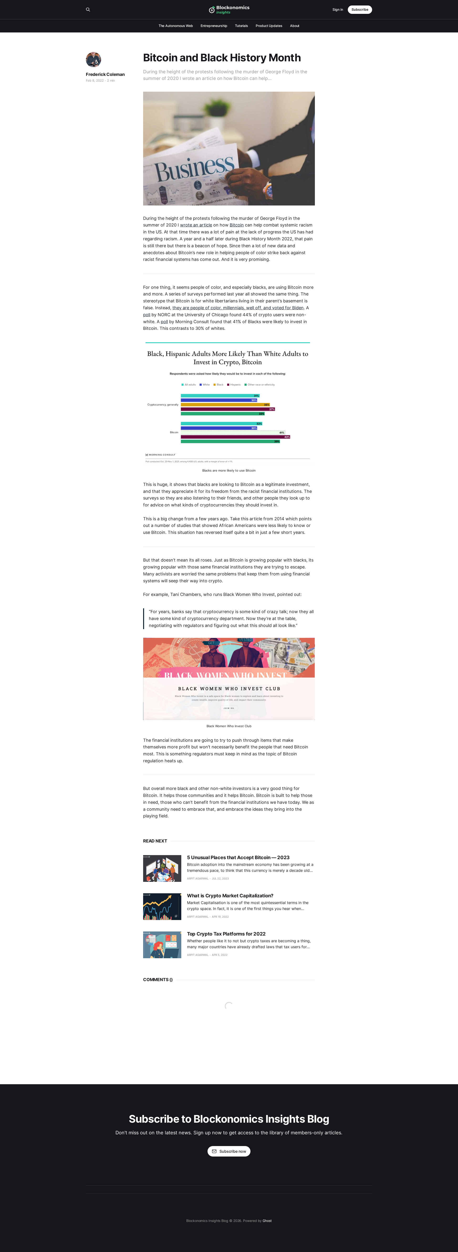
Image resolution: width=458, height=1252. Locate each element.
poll (146, 314)
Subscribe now (232, 1151)
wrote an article (196, 224)
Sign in (338, 9)
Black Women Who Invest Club (229, 726)
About (295, 26)
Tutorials (241, 26)
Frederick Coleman (105, 74)
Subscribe (360, 9)
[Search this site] (88, 9)
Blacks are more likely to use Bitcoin (229, 470)
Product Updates (269, 26)
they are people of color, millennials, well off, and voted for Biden (238, 307)
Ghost (267, 1221)
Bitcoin (237, 224)
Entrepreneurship (214, 26)
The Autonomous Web (176, 26)
